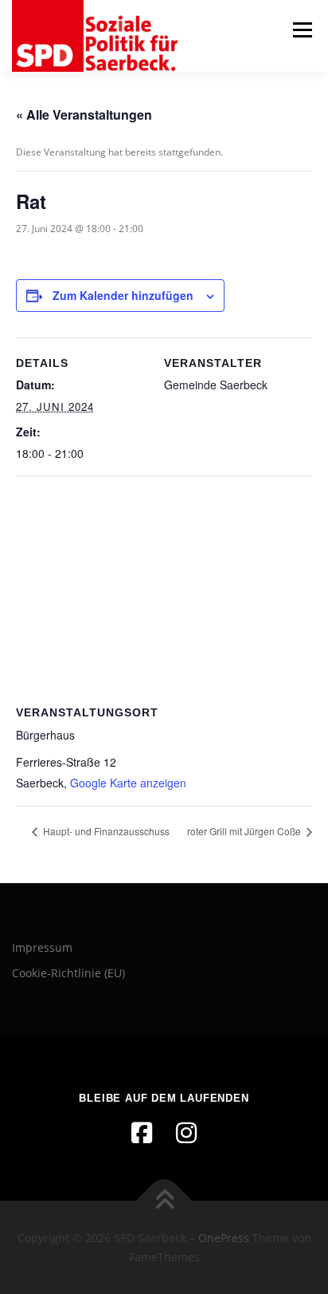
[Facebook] (142, 1133)
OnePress (223, 1237)
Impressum (42, 947)
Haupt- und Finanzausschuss (105, 831)
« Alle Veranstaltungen (84, 114)
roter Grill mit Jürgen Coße (245, 831)
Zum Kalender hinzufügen (123, 295)
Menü (301, 30)
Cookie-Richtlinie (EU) (68, 972)
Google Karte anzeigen (128, 783)
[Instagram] (186, 1133)
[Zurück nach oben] (164, 1200)
